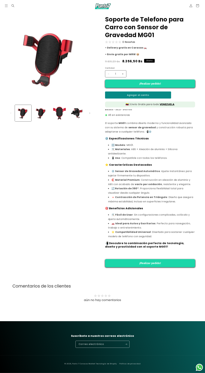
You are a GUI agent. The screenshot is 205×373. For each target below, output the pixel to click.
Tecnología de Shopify (106, 363)
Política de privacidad (129, 363)
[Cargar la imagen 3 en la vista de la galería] (59, 113)
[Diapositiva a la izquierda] (11, 113)
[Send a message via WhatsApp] (199, 367)
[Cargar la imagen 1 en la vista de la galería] (23, 113)
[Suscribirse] (126, 344)
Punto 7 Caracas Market (83, 363)
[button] (6, 5)
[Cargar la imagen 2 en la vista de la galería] (41, 113)
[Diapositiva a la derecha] (89, 113)
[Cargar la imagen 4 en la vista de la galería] (77, 113)
